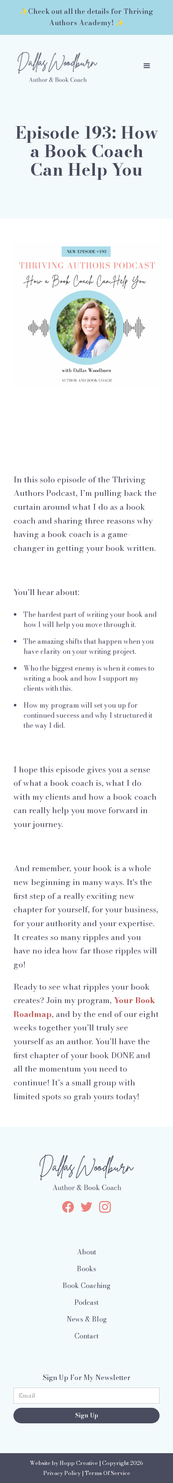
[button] (147, 66)
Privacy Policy (62, 1473)
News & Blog (87, 1319)
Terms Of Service (107, 1473)
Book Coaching (86, 1285)
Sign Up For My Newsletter (87, 1377)
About (86, 1252)
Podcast (86, 1302)
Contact (86, 1336)
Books (86, 1269)
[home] (55, 66)
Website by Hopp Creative (64, 1463)
